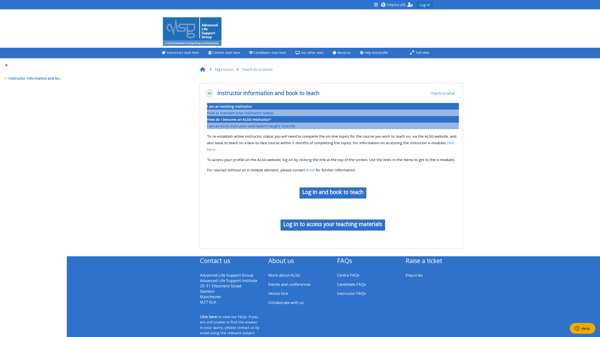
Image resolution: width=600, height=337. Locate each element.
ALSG (310, 170)
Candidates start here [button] (269, 52)
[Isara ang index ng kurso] (6, 65)
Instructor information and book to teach (35, 78)
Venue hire (278, 293)
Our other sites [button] (311, 52)
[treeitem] (33, 78)
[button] (393, 4)
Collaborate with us (286, 302)
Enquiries (414, 275)
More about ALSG (284, 275)
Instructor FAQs (351, 293)
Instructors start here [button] (182, 52)
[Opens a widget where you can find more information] (582, 329)
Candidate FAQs (351, 284)
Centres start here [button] (226, 52)
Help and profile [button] (375, 52)
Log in (425, 4)
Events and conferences (289, 284)
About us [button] (343, 52)
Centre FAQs (348, 275)
